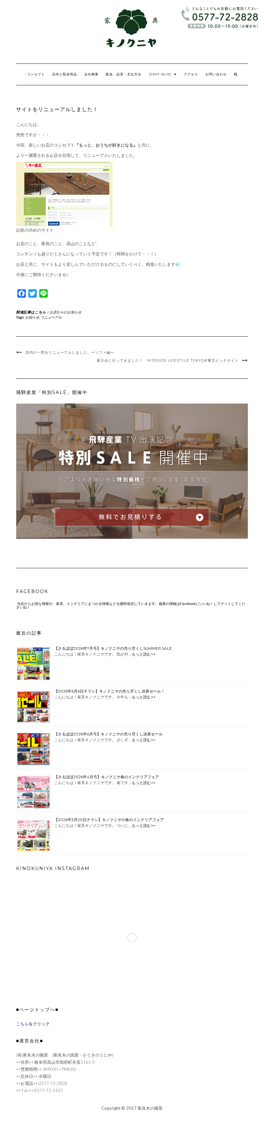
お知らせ (32, 317)
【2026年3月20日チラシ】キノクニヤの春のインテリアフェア (109, 819)
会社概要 (91, 74)
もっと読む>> (144, 654)
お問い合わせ (216, 74)
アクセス (191, 74)
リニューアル (51, 317)
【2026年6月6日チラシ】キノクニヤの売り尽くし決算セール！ (109, 691)
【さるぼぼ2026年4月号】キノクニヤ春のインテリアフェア (106, 776)
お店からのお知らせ (65, 312)
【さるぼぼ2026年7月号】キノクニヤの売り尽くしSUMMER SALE (113, 648)
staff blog (161, 74)
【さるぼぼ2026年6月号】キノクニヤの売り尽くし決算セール (108, 734)
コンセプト (36, 74)
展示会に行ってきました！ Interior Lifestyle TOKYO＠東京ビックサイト (168, 360)
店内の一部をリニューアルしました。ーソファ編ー (69, 352)
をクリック (33, 1023)
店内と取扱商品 (64, 74)
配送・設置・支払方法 (123, 74)
